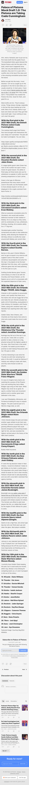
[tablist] (8, 680)
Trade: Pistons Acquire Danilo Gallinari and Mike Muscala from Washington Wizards (10, 737)
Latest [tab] (7, 701)
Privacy (19, 772)
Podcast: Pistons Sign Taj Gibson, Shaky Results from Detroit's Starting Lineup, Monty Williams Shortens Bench (10, 708)
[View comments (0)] (6, 25)
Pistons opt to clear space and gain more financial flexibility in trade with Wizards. (10, 742)
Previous (6, 669)
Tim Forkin (7, 19)
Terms (23, 772)
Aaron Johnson (12, 715)
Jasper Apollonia (11, 729)
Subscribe (19, 2)
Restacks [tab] (12, 681)
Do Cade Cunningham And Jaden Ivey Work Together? (10, 722)
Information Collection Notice (17, 656)
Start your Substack (10, 777)
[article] (14, 711)
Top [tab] (3, 701)
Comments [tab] (5, 681)
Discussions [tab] (14, 701)
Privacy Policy (14, 657)
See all (5, 751)
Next (23, 669)
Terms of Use (22, 654)
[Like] (3, 25)
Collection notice (14, 773)
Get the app (22, 777)
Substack (6, 781)
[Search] (26, 701)
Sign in (25, 2)
